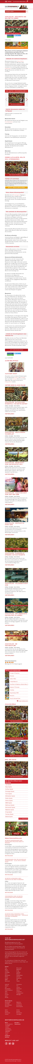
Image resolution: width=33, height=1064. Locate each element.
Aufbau (16, 377)
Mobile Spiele (9, 816)
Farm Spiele (8, 793)
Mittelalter (7, 975)
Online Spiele (8, 1000)
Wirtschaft (19, 968)
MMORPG (7, 1031)
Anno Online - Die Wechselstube (11, 644)
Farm (6, 973)
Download (7, 949)
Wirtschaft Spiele (10, 807)
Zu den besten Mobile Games (19, 1)
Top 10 (18, 952)
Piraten (7, 994)
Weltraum (7, 981)
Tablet (16, 960)
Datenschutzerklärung (10, 1061)
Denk (6, 993)
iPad (6, 991)
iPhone (6, 985)
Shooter (18, 976)
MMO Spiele (8, 803)
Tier (17, 985)
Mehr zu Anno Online (12, 33)
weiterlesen (9, 414)
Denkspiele (8, 1002)
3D (17, 979)
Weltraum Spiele (9, 805)
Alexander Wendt (11, 373)
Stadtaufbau (19, 975)
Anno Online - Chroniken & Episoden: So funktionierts (15, 554)
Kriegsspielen (8, 381)
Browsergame (16, 195)
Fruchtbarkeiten (9, 122)
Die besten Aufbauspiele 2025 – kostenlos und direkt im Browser (14, 879)
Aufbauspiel (8, 68)
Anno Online (21, 61)
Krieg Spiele (8, 812)
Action (6, 978)
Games (7, 966)
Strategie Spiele (9, 791)
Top (6, 968)
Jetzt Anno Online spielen (16, 349)
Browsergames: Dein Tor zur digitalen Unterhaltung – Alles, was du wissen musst (15, 860)
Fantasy (15, 379)
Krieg (17, 971)
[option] (16, 99)
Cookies (19, 1061)
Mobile (6, 963)
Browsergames (8, 844)
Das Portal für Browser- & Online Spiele (11, 7)
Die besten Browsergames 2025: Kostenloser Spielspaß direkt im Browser (14, 842)
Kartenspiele (19, 1006)
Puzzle (6, 1011)
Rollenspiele (8, 1029)
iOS (6, 987)
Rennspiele (19, 1012)
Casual (18, 987)
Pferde (6, 997)
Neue (6, 969)
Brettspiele (19, 1005)
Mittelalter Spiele (10, 796)
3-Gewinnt (19, 991)
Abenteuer (19, 988)
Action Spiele (9, 800)
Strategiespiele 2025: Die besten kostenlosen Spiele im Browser (14, 897)
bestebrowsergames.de (14, 1020)
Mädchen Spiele (9, 809)
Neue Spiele (8, 787)
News (6, 1022)
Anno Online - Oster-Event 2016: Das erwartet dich (14, 463)
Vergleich (7, 1035)
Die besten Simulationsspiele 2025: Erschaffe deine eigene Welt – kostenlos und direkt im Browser (16, 915)
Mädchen (18, 969)
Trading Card (19, 993)
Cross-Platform (9, 990)
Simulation (7, 918)
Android (7, 984)
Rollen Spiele (8, 798)
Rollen (6, 976)
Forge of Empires (12, 179)
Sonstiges (18, 1014)
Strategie (23, 377)
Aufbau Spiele (9, 789)
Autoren (7, 1037)
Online (18, 990)
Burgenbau (7, 988)
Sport (6, 996)
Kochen (18, 1011)
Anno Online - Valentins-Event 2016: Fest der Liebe (16, 493)
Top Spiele (8, 784)
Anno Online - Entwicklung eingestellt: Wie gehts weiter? (16, 403)
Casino (6, 1014)
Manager (18, 994)
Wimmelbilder (8, 1005)
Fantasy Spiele (9, 814)
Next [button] (26, 99)
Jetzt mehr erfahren (16, 187)
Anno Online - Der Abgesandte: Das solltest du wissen (16, 614)
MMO (6, 979)
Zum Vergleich (23, 701)
